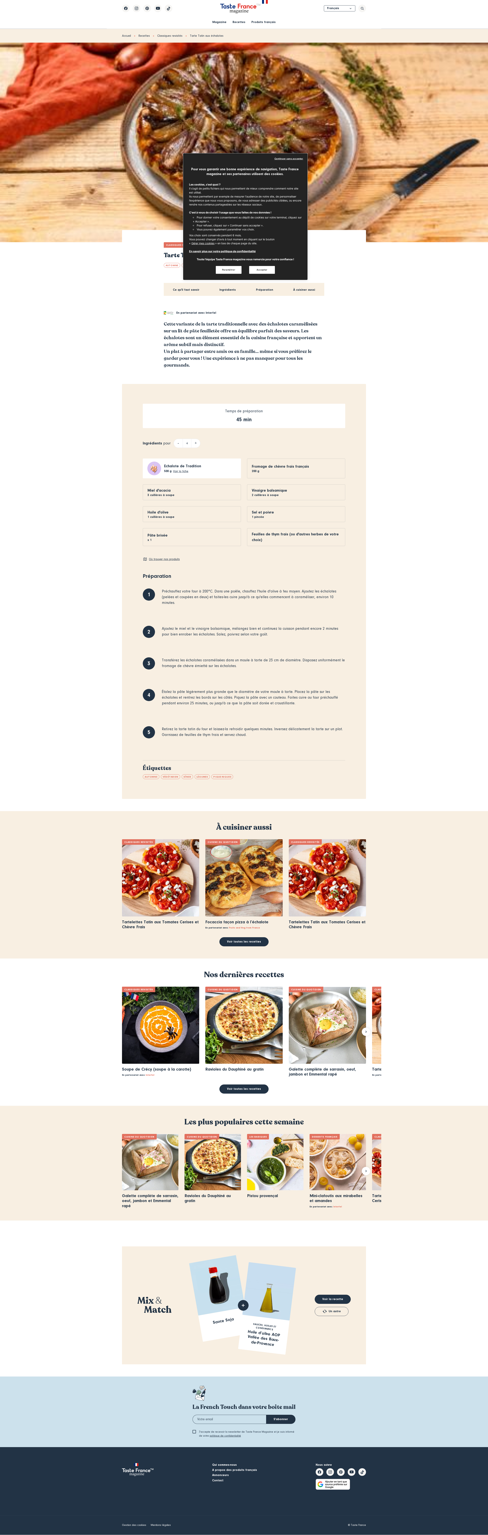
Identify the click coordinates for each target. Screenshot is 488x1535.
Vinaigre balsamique (269, 490)
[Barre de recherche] (362, 8)
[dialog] (245, 217)
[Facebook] (126, 8)
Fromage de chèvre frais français (280, 466)
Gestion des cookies (134, 1525)
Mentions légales (161, 1525)
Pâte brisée (158, 535)
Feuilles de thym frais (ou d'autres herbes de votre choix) (295, 537)
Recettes (239, 22)
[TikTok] (168, 8)
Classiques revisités (169, 35)
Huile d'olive (158, 512)
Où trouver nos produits (164, 559)
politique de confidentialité (225, 1435)
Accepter (262, 269)
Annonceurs (220, 1475)
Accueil (126, 35)
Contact (217, 1480)
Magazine (219, 22)
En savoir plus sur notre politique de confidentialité (222, 251)
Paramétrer (228, 269)
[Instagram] (136, 8)
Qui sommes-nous (224, 1465)
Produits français (263, 22)
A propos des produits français (234, 1470)
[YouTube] (158, 8)
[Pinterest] (147, 8)
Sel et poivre (263, 512)
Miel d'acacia (159, 490)
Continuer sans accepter (288, 158)
